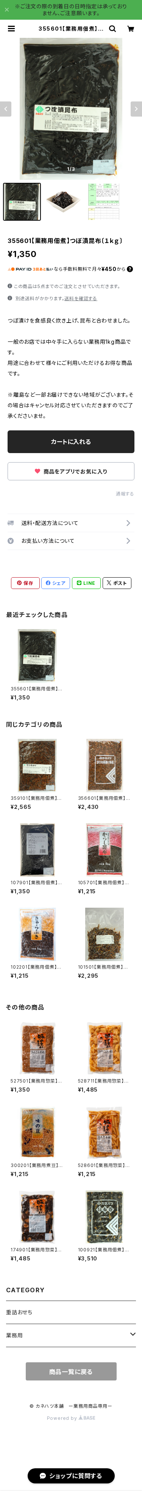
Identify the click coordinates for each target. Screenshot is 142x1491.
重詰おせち (19, 1312)
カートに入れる (71, 442)
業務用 (14, 1335)
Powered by (63, 1418)
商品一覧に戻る (71, 1372)
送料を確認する (80, 298)
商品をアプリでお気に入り (74, 471)
